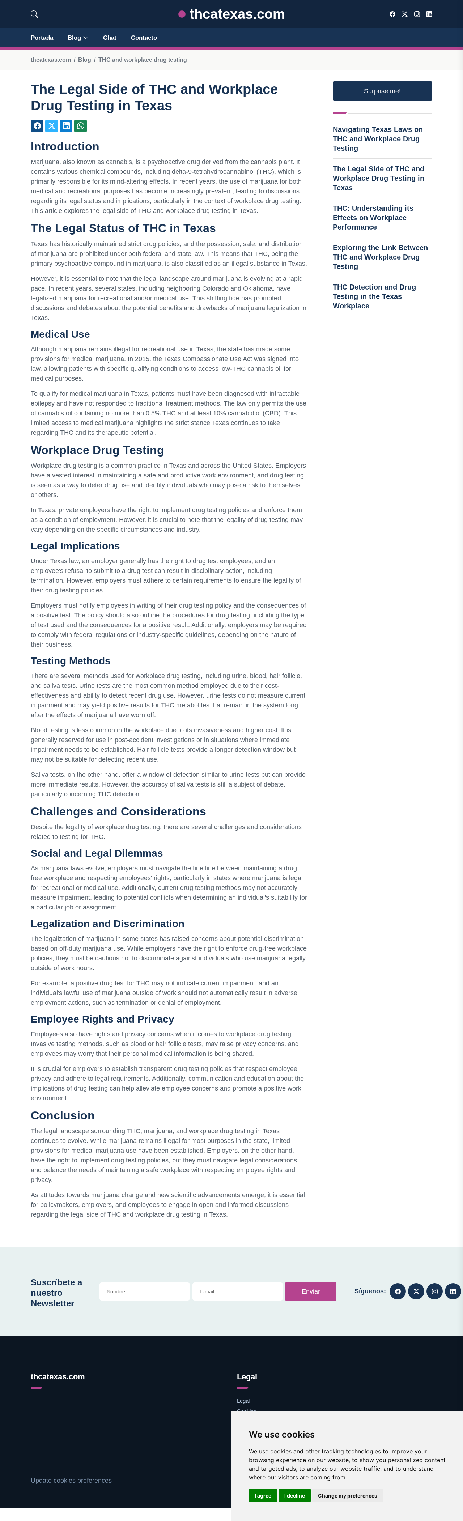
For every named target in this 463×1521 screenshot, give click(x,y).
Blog (74, 37)
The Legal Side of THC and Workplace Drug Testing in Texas (378, 178)
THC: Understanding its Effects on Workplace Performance (373, 217)
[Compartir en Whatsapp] (80, 126)
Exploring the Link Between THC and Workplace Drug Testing (380, 257)
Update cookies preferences (71, 1480)
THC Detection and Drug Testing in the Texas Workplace (374, 296)
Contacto (144, 37)
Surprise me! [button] (382, 91)
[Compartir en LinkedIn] (66, 126)
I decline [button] (294, 1495)
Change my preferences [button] (347, 1495)
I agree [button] (263, 1495)
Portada (42, 37)
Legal (243, 1401)
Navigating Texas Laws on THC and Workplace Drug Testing (378, 138)
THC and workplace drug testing (142, 60)
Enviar (311, 1291)
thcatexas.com (235, 14)
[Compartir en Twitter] (51, 126)
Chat (109, 37)
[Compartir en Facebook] (37, 126)
